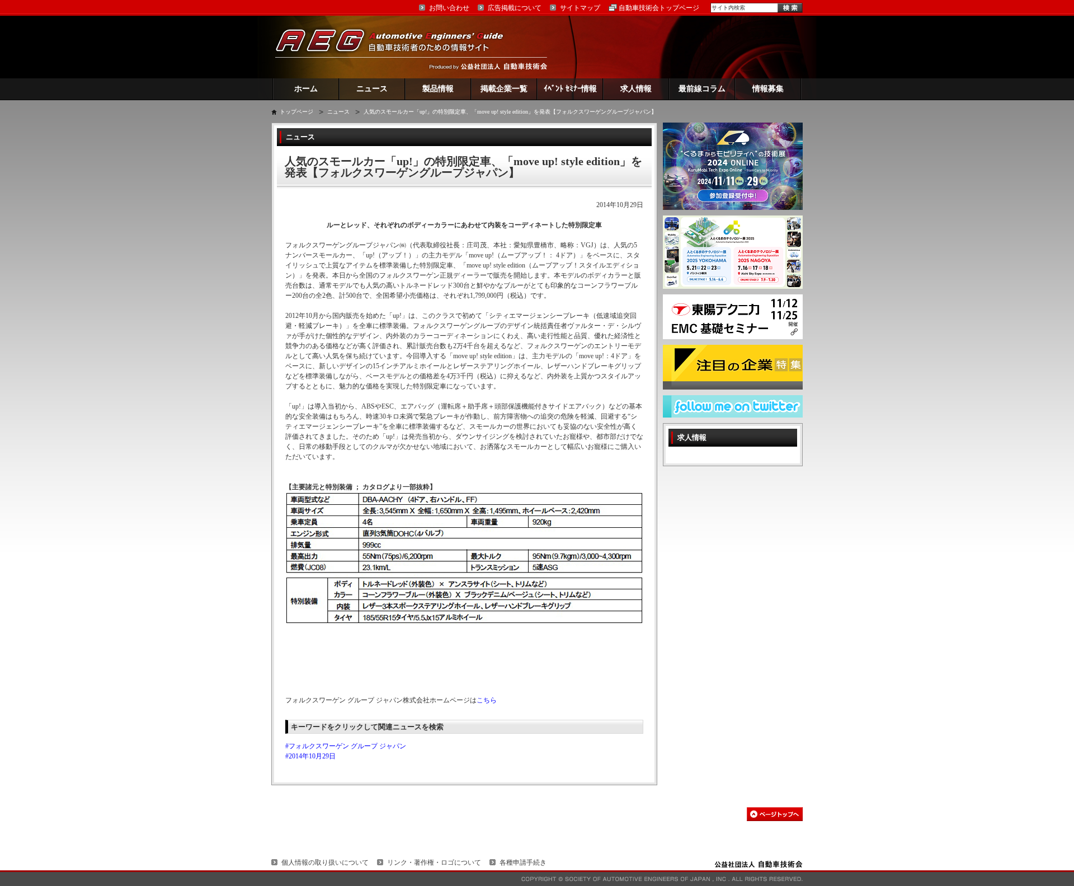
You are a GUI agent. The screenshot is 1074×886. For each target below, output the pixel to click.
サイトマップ (580, 8)
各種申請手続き (523, 862)
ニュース (372, 89)
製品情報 (438, 89)
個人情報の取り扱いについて (325, 862)
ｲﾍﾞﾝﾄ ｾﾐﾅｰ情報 (570, 89)
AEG (396, 46)
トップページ (296, 112)
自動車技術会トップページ (659, 8)
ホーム (306, 89)
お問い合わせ (449, 8)
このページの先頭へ (775, 814)
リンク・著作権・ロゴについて (434, 862)
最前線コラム (702, 89)
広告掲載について (514, 8)
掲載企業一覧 (504, 89)
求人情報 (636, 89)
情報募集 (768, 89)
